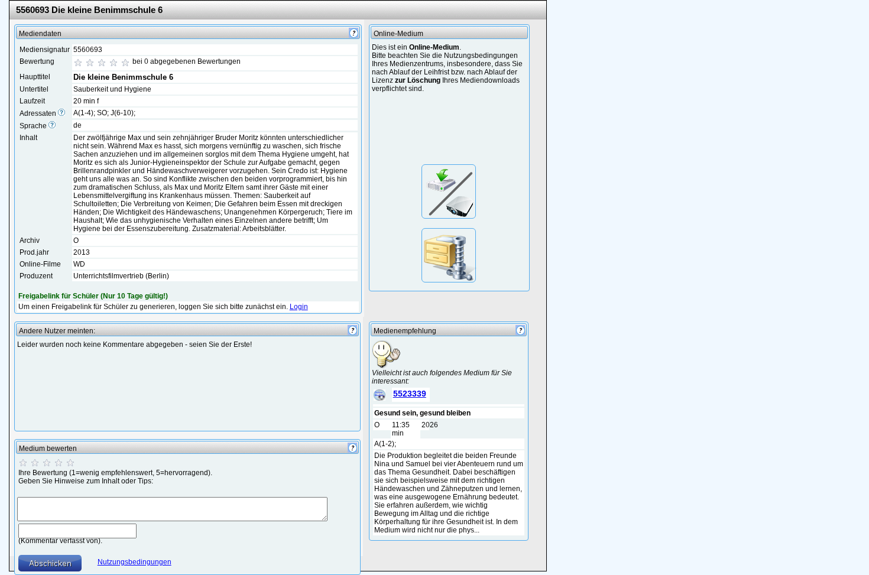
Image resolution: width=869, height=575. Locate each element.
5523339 (409, 393)
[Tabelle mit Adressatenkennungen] (61, 113)
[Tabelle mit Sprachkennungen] (52, 126)
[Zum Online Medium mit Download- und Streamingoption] (448, 191)
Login (299, 307)
